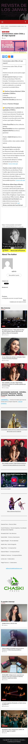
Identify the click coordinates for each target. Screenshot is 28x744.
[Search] (25, 22)
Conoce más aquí (13, 164)
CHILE (3, 31)
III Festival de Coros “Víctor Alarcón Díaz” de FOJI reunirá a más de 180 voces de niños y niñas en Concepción (13, 331)
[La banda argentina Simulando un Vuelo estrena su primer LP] (14, 692)
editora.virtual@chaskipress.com (14, 568)
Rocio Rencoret (6, 334)
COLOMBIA (4, 644)
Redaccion (5, 651)
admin (4, 38)
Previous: (12, 297)
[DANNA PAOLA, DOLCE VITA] (14, 613)
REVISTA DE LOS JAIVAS (14, 7)
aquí (18, 203)
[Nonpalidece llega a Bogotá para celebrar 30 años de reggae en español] (14, 719)
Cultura (7, 31)
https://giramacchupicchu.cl (14, 511)
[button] (2, 22)
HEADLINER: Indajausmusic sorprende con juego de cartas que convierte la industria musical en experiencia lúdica (13, 676)
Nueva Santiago (6, 360)
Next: (18, 301)
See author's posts (14, 275)
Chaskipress (5, 625)
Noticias (4, 699)
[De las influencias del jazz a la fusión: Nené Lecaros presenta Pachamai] (14, 346)
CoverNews (10, 741)
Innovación (4, 671)
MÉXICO (4, 619)
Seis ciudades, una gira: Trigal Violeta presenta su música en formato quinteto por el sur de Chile (14, 384)
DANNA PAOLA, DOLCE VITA (9, 623)
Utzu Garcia (5, 679)
